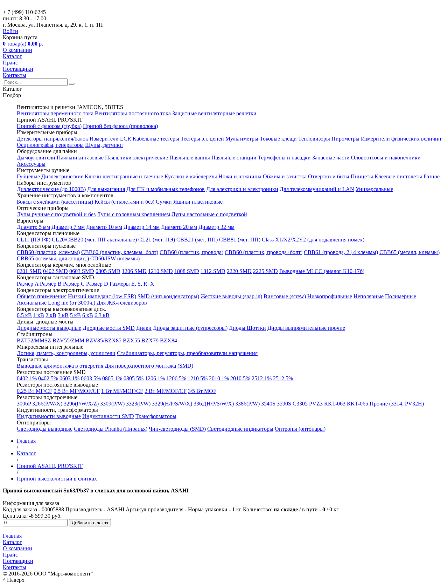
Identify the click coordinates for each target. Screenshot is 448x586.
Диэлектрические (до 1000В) (51, 189)
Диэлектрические (62, 176)
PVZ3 (316, 404)
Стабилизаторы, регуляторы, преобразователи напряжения (187, 353)
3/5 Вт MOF (202, 391)
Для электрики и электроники (242, 189)
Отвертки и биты (328, 176)
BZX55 (131, 340)
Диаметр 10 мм (104, 227)
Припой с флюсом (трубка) (49, 126)
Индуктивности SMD (108, 416)
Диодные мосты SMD (109, 328)
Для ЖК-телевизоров (122, 303)
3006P (24, 404)
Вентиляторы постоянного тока (133, 113)
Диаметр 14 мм (142, 227)
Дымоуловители (36, 158)
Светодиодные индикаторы (240, 429)
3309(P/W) (112, 404)
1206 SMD (134, 271)
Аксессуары (31, 164)
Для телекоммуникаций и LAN (317, 189)
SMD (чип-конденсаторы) (168, 296)
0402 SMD (55, 271)
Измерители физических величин (401, 139)
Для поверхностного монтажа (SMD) (149, 366)
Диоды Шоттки (247, 328)
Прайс (10, 63)
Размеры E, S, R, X (132, 284)
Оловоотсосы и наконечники (386, 158)
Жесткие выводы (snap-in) (231, 296)
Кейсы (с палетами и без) (124, 202)
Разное (432, 176)
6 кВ (87, 315)
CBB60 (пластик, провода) (191, 252)
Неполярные (369, 296)
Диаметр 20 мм (179, 227)
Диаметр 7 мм (68, 227)
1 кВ (38, 315)
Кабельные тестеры (156, 139)
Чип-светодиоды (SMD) (177, 429)
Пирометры (345, 139)
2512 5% (283, 378)
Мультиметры (241, 139)
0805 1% (112, 378)
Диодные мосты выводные (49, 328)
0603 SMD (81, 271)
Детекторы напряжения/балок (52, 139)
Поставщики (18, 69)
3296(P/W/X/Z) (81, 404)
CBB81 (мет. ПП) (239, 240)
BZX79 (150, 340)
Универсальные (374, 189)
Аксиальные (32, 303)
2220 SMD (239, 271)
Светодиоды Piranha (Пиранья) (110, 429)
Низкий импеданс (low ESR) (102, 296)
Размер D (97, 284)
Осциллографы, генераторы (50, 145)
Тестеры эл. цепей (202, 139)
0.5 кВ (24, 315)
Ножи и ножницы (239, 176)
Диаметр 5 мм (33, 227)
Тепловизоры (314, 139)
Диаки (144, 328)
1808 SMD (186, 271)
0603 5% (91, 378)
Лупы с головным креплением (133, 214)
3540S (268, 404)
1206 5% (176, 378)
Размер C (74, 284)
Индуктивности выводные (49, 416)
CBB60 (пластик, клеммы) (48, 252)
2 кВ (51, 315)
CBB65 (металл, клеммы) (409, 252)
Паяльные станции (234, 158)
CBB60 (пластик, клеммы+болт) (119, 252)
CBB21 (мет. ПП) (197, 240)
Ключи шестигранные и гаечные (124, 176)
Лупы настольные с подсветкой (209, 214)
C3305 (300, 404)
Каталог (12, 56)
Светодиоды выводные (44, 429)
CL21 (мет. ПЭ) (156, 240)
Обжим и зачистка (285, 176)
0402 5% (48, 378)
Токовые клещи (278, 139)
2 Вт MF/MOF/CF (166, 391)
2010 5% (240, 378)
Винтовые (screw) (285, 296)
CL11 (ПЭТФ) (33, 240)
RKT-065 (357, 404)
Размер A (27, 284)
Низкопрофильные (329, 296)
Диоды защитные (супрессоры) (190, 328)
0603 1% (69, 378)
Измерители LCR (110, 139)
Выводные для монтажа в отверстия (60, 366)
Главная (12, 536)
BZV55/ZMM (68, 340)
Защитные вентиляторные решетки (214, 113)
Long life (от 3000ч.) (71, 303)
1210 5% (198, 378)
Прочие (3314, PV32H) (397, 404)
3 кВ (63, 315)
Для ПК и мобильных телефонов (165, 189)
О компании (17, 50)
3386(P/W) (247, 404)
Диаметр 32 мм (216, 227)
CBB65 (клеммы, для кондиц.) (53, 258)
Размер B (51, 284)
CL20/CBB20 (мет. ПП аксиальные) (94, 240)
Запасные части (331, 158)
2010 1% (219, 378)
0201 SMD (29, 271)
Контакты (14, 75)
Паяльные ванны (189, 158)
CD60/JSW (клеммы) (115, 258)
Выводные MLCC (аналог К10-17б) (321, 271)
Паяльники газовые (80, 158)
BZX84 (168, 340)
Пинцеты (362, 176)
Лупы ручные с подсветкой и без (56, 214)
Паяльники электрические (136, 158)
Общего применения (41, 296)
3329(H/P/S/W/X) (172, 404)
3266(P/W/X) (47, 404)
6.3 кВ (102, 315)
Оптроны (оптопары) (300, 429)
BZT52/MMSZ (34, 340)
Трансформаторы (155, 416)
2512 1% (262, 378)
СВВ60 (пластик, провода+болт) (263, 252)
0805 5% (134, 378)
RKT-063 (334, 404)
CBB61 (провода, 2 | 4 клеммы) (341, 252)
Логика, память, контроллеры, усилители (66, 353)
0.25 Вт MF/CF (34, 391)
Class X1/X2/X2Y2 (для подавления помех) (313, 240)
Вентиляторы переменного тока (55, 113)
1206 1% (155, 378)
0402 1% (27, 378)
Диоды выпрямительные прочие (306, 328)
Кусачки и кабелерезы (190, 176)
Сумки (164, 202)
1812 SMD (213, 271)
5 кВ (75, 315)
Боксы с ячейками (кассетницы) (55, 202)
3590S (284, 404)
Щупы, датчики (104, 145)
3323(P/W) (138, 404)
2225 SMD (265, 271)
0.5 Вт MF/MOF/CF (77, 391)
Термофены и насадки (284, 158)
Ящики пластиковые (198, 202)
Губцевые (28, 176)
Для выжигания (106, 189)
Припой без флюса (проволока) (120, 126)
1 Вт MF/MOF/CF (122, 391)
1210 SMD (160, 271)
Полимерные (400, 296)
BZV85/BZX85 (103, 340)
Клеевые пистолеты (398, 176)
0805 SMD (108, 271)
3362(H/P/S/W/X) (214, 404)
